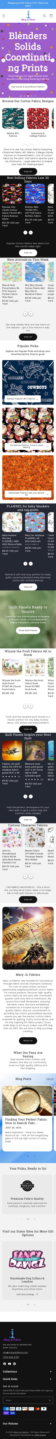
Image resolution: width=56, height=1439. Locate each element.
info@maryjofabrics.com (15, 1352)
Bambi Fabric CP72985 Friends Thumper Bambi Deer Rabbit (34, 855)
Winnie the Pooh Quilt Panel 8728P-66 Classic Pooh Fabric (11, 685)
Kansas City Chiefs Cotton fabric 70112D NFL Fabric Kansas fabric (12, 212)
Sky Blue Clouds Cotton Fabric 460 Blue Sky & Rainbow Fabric (35, 289)
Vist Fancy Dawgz (25, 1294)
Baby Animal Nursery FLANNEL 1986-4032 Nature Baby (12, 540)
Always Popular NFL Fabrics (22, 399)
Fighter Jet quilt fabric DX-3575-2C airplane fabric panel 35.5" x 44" (12, 768)
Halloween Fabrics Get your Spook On (29, 494)
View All (28, 171)
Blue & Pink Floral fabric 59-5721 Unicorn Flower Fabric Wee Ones (11, 291)
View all (28, 252)
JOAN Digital (40, 1435)
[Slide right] (31, 232)
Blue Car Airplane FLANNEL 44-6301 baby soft (34, 538)
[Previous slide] (3, 60)
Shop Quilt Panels (28, 630)
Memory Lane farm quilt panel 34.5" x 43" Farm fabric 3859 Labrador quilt (34, 769)
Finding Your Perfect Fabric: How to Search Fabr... (26, 1121)
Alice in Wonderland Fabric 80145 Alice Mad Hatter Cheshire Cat (11, 856)
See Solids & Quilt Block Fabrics (28, 86)
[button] (3, 15)
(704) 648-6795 (11, 1357)
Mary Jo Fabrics (21, 1432)
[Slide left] (25, 232)
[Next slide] (53, 60)
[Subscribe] (49, 1400)
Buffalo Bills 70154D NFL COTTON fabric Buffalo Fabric (33, 211)
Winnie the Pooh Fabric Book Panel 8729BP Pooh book (34, 685)
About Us (28, 1040)
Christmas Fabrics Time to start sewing (29, 446)
